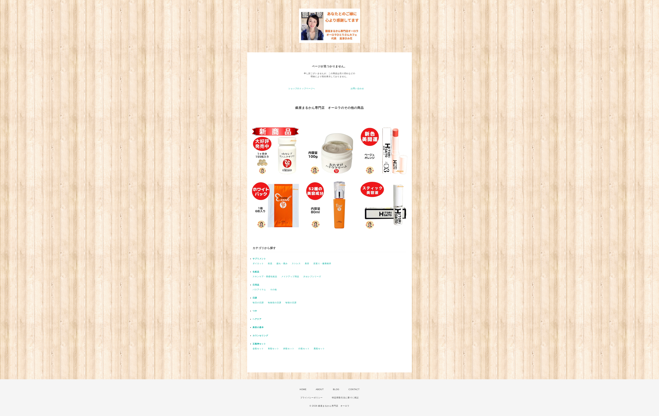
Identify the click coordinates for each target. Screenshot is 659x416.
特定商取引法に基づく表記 (345, 397)
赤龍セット (288, 348)
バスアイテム (259, 289)
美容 (307, 263)
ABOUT (320, 389)
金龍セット (258, 348)
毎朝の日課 (291, 302)
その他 (273, 289)
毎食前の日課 (274, 302)
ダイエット (258, 263)
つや (255, 311)
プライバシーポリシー (311, 397)
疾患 (270, 263)
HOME (303, 389)
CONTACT (354, 389)
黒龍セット (319, 348)
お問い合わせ (357, 88)
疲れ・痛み (282, 263)
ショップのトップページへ (301, 88)
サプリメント (259, 258)
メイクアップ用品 (290, 276)
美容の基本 (258, 327)
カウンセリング (260, 335)
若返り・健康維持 (322, 263)
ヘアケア (257, 319)
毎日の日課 (258, 302)
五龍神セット (259, 344)
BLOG (336, 389)
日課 (255, 298)
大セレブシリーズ (312, 276)
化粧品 (256, 272)
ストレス (296, 263)
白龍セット (304, 348)
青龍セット (273, 348)
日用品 (256, 285)
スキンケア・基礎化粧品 (265, 276)
